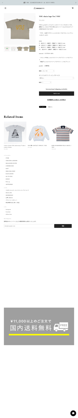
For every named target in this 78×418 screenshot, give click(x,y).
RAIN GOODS (10, 174)
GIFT (7, 168)
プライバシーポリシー (11, 200)
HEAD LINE (9, 192)
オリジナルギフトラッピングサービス (49, 75)
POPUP (8, 179)
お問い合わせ (9, 197)
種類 (40, 71)
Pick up (8, 181)
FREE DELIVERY (10, 171)
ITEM (7, 158)
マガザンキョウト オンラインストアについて (17, 190)
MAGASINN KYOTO (11, 163)
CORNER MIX (10, 166)
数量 (40, 82)
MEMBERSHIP (9, 195)
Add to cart (56, 93)
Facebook (8, 212)
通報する (50, 107)
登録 (63, 226)
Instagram (8, 209)
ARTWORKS (9, 184)
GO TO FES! (9, 176)
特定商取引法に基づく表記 (13, 202)
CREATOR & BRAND (11, 160)
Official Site (9, 214)
